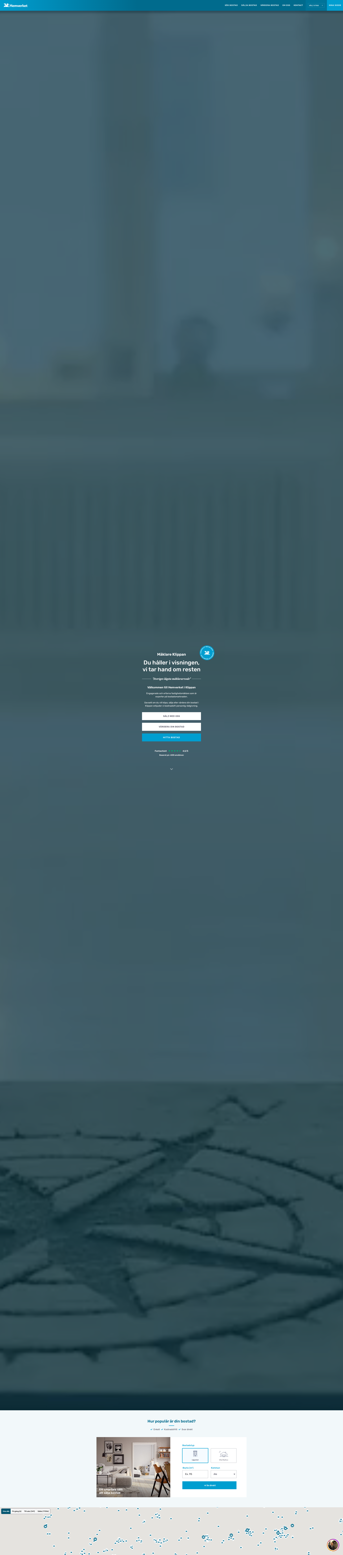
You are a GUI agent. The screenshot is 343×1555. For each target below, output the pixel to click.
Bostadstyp (188, 1445)
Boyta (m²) (188, 1468)
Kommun (215, 1468)
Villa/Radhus (223, 1460)
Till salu (29, 1511)
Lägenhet (195, 1460)
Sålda (43, 1511)
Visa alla (6, 1511)
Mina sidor (335, 5)
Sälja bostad (250, 5)
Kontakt (299, 5)
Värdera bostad (270, 5)
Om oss (287, 5)
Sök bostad (232, 5)
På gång (16, 1511)
